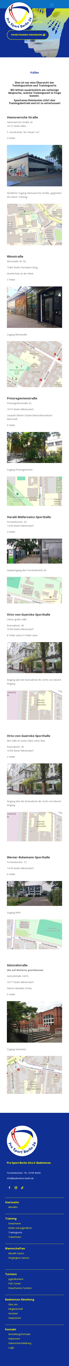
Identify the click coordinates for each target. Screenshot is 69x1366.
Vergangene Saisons (18, 1257)
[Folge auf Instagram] (15, 1187)
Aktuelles (13, 1207)
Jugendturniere (15, 1279)
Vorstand (13, 1313)
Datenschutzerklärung (19, 1343)
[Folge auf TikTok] (22, 1187)
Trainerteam (14, 1236)
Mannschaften (15, 1248)
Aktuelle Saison (16, 1253)
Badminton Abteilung (19, 1299)
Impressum (14, 1338)
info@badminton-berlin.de (20, 1178)
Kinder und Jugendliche (20, 1227)
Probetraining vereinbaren (26, 34)
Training (11, 1218)
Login (11, 1347)
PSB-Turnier (14, 1283)
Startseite (12, 1202)
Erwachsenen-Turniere (20, 1288)
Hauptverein (14, 1317)
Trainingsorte (15, 1232)
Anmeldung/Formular (19, 1334)
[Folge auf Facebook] (9, 1187)
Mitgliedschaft (15, 1308)
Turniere (11, 1274)
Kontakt (10, 1329)
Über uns (13, 1304)
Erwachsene (14, 1223)
